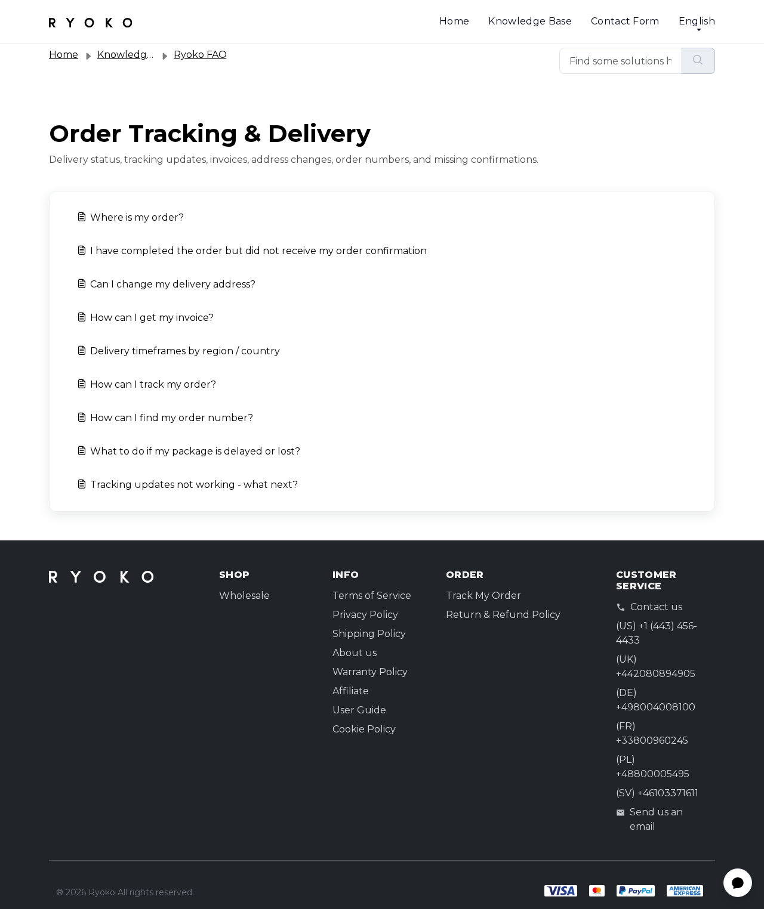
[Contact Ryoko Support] (91, 21)
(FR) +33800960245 (652, 733)
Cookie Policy (364, 729)
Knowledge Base (529, 21)
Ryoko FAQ (200, 54)
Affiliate (350, 691)
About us (354, 652)
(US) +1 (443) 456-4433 (656, 633)
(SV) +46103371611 (657, 793)
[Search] (698, 61)
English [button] (697, 21)
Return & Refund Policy (503, 614)
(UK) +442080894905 (655, 666)
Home (454, 21)
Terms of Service (371, 595)
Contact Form (625, 21)
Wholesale (244, 595)
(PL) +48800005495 (652, 767)
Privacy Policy (365, 614)
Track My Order (483, 595)
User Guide (359, 710)
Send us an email (656, 819)
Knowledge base (137, 54)
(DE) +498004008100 (655, 700)
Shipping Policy (369, 633)
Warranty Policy (370, 672)
